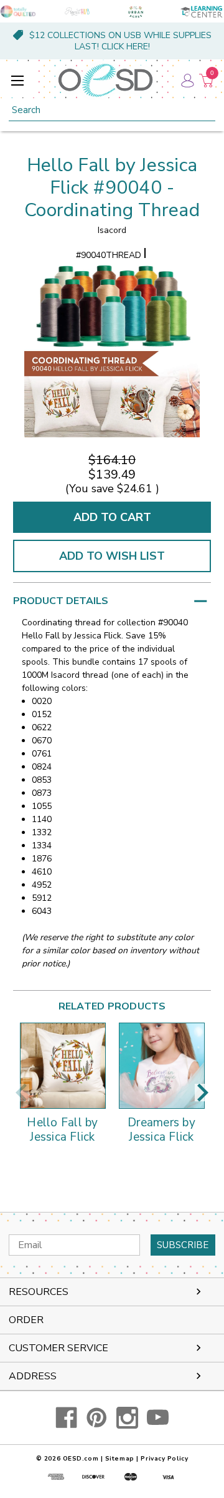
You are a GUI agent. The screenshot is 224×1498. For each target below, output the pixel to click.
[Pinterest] (97, 1418)
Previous (21, 1092)
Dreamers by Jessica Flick (161, 1131)
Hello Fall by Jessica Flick (62, 1131)
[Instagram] (127, 1418)
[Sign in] (186, 80)
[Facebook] (66, 1418)
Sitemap (119, 1458)
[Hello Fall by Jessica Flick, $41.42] (63, 1066)
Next (203, 1092)
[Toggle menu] (17, 80)
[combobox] (112, 110)
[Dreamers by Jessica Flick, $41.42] (162, 1066)
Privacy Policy (164, 1458)
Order (26, 1320)
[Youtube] (158, 1418)
